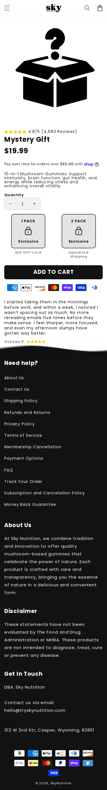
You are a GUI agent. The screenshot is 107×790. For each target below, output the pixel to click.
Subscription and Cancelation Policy (44, 493)
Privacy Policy (19, 424)
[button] (87, 8)
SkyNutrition (61, 783)
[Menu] (7, 8)
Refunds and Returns (27, 412)
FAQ (8, 470)
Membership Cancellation (33, 447)
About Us (14, 378)
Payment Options (23, 458)
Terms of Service (23, 435)
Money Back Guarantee (30, 504)
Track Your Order (23, 481)
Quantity (14, 195)
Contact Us (16, 389)
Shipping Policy (21, 401)
